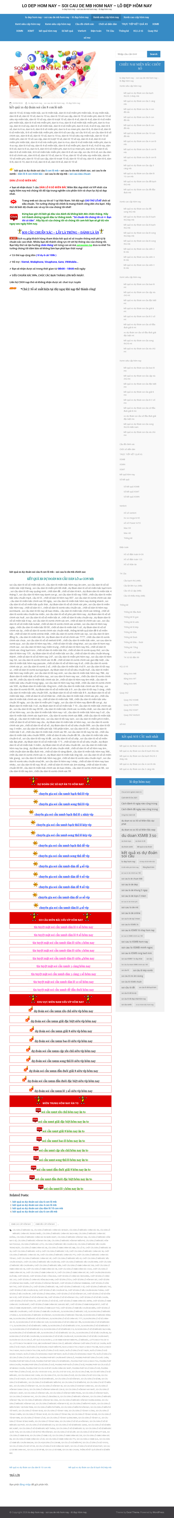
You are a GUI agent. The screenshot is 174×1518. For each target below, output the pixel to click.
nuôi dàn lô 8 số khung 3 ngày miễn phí (44, 1347)
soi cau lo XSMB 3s (130, 924)
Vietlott (82, 30)
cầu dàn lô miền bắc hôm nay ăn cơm (34, 1240)
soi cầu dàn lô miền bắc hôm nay (74, 1396)
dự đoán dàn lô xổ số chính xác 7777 (66, 1318)
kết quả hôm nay (48, 30)
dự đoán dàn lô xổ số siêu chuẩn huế (56, 1336)
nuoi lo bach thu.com (30, 1350)
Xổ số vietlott (130, 512)
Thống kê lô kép (131, 627)
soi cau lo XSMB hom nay (135, 941)
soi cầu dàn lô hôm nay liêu (36, 1393)
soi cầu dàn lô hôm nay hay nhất (80, 1389)
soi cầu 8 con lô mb (80, 1372)
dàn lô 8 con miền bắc (30, 173)
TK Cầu (110, 30)
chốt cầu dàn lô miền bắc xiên (47, 1265)
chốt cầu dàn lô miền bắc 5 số (55, 1251)
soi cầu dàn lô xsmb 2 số (40, 1435)
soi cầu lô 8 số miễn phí (71, 1442)
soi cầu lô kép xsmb (143, 970)
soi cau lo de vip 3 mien (131, 919)
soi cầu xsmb (127, 1004)
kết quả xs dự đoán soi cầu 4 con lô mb (35, 1205)
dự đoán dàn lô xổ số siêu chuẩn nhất (91, 1336)
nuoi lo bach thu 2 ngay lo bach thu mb (80, 1347)
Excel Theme (133, 1512)
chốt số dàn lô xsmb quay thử (45, 1308)
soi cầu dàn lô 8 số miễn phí (74, 1382)
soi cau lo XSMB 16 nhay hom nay (138, 930)
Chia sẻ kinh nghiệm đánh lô (132, 792)
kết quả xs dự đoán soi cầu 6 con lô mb (35, 1201)
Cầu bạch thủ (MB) (132, 580)
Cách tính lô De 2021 (129, 798)
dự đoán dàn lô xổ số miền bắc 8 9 (28, 1329)
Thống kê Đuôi (130, 637)
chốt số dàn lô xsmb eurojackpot (85, 1304)
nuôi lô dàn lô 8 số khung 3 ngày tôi (79, 1354)
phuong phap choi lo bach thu (84, 1361)
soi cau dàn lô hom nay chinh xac (79, 1386)
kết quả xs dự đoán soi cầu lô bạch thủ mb (139, 751)
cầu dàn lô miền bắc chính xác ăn (84, 1230)
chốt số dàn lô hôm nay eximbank (75, 1283)
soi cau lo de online (131, 913)
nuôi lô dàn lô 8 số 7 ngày (77, 1350)
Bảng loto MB (130, 673)
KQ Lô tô (138, 30)
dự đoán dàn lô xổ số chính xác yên (65, 1322)
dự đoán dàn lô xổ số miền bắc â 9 (59, 1329)
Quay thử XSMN (131, 704)
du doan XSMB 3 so (139, 835)
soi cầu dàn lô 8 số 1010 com (87, 1375)
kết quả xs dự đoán (144, 847)
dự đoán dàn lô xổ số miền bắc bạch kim (92, 1329)
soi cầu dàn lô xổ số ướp (65, 1432)
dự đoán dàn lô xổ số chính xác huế (32, 1322)
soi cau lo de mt (130, 907)
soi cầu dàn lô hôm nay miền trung (65, 1393)
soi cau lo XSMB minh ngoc (137, 947)
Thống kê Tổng (131, 647)
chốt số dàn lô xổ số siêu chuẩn (94, 1297)
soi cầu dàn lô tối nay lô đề (33, 1418)
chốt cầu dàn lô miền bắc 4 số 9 (27, 1251)
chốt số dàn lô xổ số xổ (47, 1301)
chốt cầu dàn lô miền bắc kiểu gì (67, 1258)
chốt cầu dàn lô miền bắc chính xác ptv (58, 1255)
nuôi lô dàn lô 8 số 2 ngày (52, 1350)
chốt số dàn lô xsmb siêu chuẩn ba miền (77, 1308)
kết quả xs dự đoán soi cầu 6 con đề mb (35, 1211)
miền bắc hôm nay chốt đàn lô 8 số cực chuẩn (85, 1343)
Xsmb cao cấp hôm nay (136, 17)
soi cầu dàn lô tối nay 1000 (56, 1411)
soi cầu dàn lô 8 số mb (90, 1379)
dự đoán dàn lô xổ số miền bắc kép (25, 1333)
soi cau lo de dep (130, 884)
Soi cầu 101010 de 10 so (42, 1372)
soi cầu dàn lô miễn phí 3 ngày (83, 1403)
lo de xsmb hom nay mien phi (65, 1340)
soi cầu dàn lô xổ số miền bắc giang (71, 1425)
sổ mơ (87, 37)
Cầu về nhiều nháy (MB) (134, 595)
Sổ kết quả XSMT (131, 491)
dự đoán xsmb (127, 847)
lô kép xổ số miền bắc (147, 862)
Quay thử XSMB (131, 699)
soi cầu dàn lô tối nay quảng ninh (62, 1418)
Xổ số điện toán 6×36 (134, 554)
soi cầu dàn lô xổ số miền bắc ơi (70, 1428)
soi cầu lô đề (128, 987)
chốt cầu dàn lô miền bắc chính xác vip (34, 1258)
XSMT (31, 30)
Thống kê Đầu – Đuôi (133, 642)
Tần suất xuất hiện (132, 652)
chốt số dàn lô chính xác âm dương (73, 1276)
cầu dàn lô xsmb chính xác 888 (61, 1248)
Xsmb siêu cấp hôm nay (106, 17)
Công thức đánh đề (128, 815)
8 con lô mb (51, 170)
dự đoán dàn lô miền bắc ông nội (67, 1315)
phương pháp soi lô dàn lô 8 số (86, 1368)
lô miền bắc (83, 1340)
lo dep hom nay (128, 861)
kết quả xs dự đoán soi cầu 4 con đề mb (138, 745)
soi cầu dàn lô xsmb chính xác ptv (61, 1439)
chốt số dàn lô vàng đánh (43, 1294)
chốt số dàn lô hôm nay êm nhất (44, 1283)
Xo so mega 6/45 (132, 517)
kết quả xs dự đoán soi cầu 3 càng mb (137, 769)
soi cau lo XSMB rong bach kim (137, 953)
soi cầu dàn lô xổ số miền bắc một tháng (37, 1428)
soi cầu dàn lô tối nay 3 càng (82, 1411)
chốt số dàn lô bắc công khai (43, 1276)
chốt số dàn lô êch (63, 1279)
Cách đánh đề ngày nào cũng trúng (140, 809)
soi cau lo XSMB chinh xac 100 (132, 936)
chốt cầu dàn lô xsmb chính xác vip (73, 1272)
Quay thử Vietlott (132, 715)
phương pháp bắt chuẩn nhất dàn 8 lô (57, 1357)
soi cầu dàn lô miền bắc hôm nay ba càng (39, 1400)
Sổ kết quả (67, 30)
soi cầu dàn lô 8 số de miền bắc (40, 1379)
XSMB (155, 24)
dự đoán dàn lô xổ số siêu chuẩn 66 (92, 1333)
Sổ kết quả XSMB (131, 486)
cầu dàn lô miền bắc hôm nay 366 (72, 1237)
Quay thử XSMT (131, 710)
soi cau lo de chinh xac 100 (131, 873)
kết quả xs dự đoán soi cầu (139, 854)
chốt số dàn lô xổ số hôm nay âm (32, 1297)
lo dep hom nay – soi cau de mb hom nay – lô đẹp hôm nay (87, 5)
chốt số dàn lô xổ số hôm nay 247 (71, 1294)
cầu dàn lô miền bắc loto (32, 1244)
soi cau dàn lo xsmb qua (87, 1439)
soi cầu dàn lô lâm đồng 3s (47, 1396)
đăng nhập (25, 1484)
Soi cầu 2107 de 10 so (62, 1372)
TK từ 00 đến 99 (131, 657)
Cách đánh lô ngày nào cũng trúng (139, 803)
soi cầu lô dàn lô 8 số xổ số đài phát (86, 1446)
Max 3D (127, 528)
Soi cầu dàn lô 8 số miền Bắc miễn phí (45, 1382)
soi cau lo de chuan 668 (132, 878)
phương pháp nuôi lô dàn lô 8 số (69, 1364)
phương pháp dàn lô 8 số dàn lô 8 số (38, 1364)
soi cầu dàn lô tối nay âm (59, 1414)
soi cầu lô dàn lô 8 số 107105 (22, 1446)
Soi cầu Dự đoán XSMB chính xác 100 (135, 965)
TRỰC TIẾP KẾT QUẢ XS (135, 24)
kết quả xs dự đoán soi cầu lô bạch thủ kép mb (90, 1467)
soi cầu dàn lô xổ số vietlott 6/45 (91, 1432)
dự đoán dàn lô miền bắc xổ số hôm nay (31, 1318)
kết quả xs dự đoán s (42, 1340)
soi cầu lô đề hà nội (129, 993)
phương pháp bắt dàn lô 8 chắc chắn (91, 1357)
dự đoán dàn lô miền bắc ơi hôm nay (35, 1315)
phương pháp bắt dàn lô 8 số (22, 1361)
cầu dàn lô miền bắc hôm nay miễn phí (68, 1240)
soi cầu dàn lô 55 (48, 1375)
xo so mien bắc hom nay (144, 1005)
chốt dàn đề (23, 1276)
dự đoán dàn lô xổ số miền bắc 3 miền (30, 1325)
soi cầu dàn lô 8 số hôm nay (67, 1379)
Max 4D (127, 533)
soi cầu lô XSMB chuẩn (132, 981)
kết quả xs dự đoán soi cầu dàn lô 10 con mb (38, 1208)
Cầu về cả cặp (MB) (132, 590)
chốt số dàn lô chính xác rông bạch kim (35, 1279)
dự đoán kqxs (126, 841)
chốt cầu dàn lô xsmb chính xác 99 (41, 1269)
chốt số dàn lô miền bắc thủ (98, 1287)
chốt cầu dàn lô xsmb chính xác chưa (75, 1269)
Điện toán (96, 30)
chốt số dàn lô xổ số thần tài (23, 1301)
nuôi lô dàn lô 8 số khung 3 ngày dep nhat (43, 1354)
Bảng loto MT (130, 678)
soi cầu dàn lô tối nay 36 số (35, 1414)
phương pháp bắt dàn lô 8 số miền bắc (53, 1361)
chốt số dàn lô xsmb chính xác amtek (75, 1301)
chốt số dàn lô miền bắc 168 (45, 1287)
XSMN (19, 30)
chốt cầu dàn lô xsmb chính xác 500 (78, 1265)
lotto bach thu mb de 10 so (25, 1343)
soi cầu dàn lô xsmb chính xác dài (67, 1435)
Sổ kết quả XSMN (131, 496)
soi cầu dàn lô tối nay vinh (47, 1421)
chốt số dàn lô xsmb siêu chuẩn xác (44, 1311)
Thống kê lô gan (131, 617)
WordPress (158, 1512)
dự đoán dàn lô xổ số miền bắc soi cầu (58, 1333)
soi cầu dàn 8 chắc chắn (29, 1375)
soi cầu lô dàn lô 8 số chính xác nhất (52, 1446)
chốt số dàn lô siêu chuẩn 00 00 (24, 1290)
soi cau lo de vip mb (35, 1449)
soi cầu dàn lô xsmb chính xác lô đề (29, 1439)
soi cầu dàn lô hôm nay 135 (26, 1386)
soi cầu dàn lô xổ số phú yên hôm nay (36, 1432)
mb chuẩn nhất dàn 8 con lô (51, 1343)
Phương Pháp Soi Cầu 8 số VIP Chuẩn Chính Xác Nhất (48, 1368)
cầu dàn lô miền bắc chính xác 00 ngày (51, 1230)
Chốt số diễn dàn (108, 24)
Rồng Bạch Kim (148, 867)
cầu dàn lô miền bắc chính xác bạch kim (59, 1233)
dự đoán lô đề (140, 841)
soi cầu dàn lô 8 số (65, 1375)
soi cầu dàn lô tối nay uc (89, 1418)
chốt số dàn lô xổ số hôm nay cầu (63, 1297)
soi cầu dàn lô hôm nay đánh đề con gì (46, 1389)
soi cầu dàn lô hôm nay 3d (51, 1386)
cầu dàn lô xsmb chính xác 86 (34, 1248)
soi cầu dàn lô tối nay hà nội (84, 1414)
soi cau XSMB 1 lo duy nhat (132, 959)
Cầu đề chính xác (84, 24)
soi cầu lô (125, 970)
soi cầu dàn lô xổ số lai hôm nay (74, 1421)
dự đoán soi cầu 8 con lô (21, 1340)
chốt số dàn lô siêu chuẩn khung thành (86, 1290)
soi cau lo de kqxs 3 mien (134, 895)
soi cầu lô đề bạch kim (147, 987)
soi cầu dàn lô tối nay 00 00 (31, 1411)
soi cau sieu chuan (80, 173)
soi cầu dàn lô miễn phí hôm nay (75, 1407)
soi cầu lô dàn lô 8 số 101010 (95, 1442)
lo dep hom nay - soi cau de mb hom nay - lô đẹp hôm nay (54, 103)
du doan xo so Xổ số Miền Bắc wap (138, 829)
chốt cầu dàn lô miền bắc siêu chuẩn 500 (42, 1262)
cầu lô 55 (80, 1248)
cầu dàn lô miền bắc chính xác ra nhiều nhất (36, 1237)
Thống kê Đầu (130, 632)
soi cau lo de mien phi (129, 902)
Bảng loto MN (130, 683)
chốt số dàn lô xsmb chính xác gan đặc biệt (49, 1304)
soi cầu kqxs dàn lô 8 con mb (47, 1442)
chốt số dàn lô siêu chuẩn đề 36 (53, 1290)
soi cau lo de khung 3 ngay (134, 890)
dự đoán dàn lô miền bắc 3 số (74, 1311)
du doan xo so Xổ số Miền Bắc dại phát (138, 822)
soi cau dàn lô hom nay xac (22, 1396)
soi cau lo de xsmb (53, 1449)
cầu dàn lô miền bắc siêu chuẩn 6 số (61, 1244)
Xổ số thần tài (130, 564)
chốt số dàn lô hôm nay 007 (85, 1279)
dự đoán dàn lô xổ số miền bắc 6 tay (64, 1325)
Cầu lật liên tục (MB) (133, 585)
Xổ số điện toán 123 (133, 559)
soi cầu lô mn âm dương (132, 976)
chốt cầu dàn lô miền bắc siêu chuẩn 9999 (79, 1262)
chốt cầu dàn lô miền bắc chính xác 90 (86, 1251)
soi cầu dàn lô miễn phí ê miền (47, 1407)
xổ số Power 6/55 (132, 523)
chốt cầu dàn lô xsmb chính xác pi (41, 1272)
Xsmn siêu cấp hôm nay (58, 24)
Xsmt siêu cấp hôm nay (27, 24)
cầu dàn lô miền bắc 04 (23, 1230)
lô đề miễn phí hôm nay (130, 867)
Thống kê (124, 30)
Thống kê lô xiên (131, 622)
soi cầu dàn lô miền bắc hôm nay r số (52, 1403)
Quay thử (153, 30)
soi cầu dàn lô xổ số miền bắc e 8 (40, 1425)
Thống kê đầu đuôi (132, 612)
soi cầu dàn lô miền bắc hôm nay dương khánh (80, 1400)
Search (153, 54)
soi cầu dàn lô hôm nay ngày (95, 1393)
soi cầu (149, 959)
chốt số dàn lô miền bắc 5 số (72, 1287)
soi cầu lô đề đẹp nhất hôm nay (134, 999)
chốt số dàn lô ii (25, 1287)
